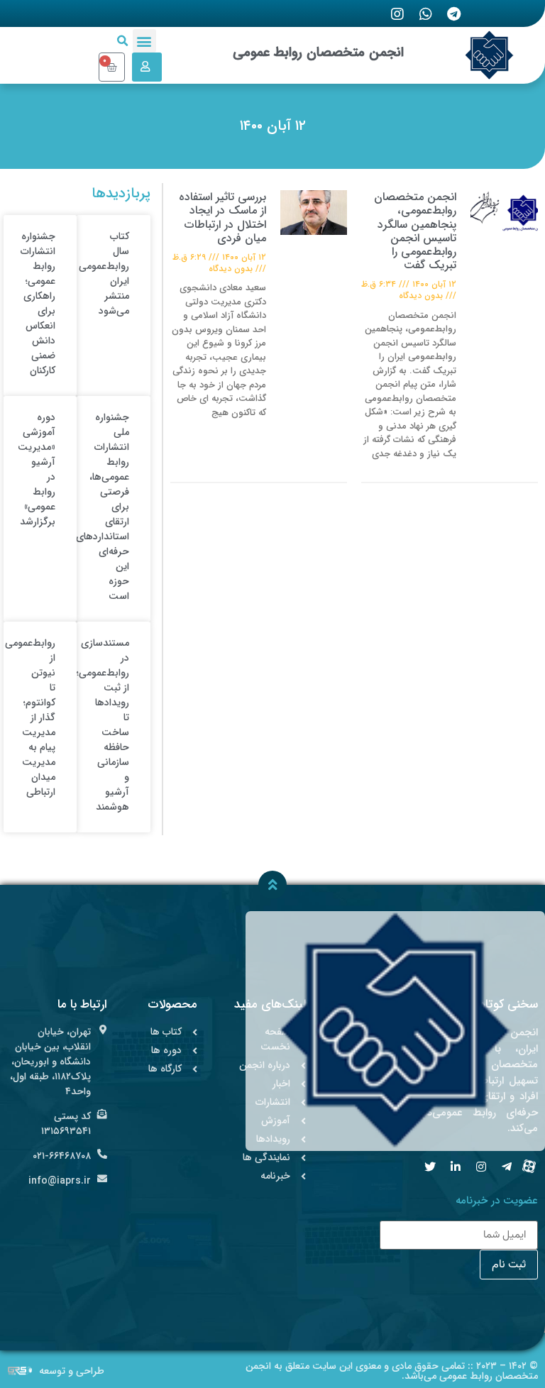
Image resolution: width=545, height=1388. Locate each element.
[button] (144, 41)
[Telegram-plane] (506, 1166)
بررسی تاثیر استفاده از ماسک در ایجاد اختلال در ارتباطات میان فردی (222, 217)
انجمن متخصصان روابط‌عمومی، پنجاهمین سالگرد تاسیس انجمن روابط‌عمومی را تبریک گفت (415, 231)
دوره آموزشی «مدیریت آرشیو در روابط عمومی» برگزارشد (36, 469)
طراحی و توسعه (71, 1371)
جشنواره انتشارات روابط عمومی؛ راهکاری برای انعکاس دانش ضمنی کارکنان (38, 303)
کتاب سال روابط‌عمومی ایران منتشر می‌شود (104, 273)
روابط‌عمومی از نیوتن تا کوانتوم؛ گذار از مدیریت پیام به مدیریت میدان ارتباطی (30, 717)
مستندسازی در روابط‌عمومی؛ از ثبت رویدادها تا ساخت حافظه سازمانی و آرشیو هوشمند (103, 725)
